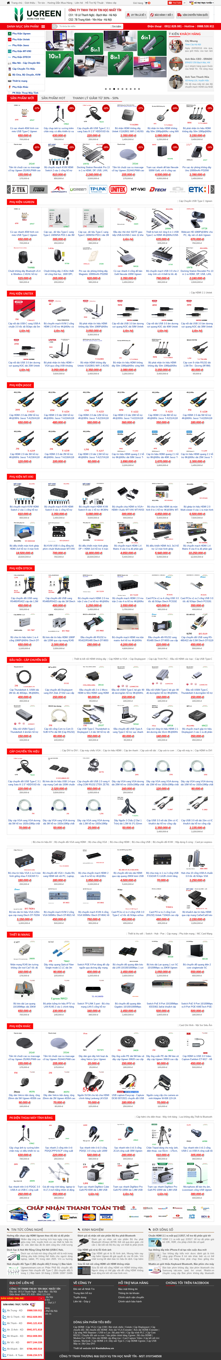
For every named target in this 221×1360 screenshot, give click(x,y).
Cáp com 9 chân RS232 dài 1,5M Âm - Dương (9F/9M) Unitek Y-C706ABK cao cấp (197, 365)
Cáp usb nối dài (148, 750)
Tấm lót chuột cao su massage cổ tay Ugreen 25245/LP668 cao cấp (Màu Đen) (24, 170)
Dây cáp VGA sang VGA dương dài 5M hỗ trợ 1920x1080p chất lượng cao (24, 823)
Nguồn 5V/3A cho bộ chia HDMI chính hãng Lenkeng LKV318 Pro (93, 1098)
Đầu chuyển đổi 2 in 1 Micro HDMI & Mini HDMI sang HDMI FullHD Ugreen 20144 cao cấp (93, 693)
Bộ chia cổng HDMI (119, 842)
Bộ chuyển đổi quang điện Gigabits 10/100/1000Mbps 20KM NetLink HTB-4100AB (128, 1006)
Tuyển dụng (79, 1297)
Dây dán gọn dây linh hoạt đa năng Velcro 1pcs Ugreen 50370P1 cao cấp (93, 1059)
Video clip (111, 2)
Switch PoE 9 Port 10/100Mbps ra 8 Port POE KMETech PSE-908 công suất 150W (197, 1006)
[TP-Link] (81, 189)
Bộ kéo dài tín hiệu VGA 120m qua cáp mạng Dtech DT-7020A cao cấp (24, 915)
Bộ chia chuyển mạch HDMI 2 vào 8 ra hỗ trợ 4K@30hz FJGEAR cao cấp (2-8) (93, 876)
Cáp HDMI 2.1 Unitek (201, 292)
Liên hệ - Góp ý (81, 1301)
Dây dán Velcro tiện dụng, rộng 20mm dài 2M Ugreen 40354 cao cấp (59, 1098)
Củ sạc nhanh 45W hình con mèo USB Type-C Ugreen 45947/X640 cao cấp (24, 131)
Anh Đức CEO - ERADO (198, 59)
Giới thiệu (30, 2)
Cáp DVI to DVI (70, 750)
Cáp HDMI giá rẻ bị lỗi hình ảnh (94, 1250)
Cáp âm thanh (131, 750)
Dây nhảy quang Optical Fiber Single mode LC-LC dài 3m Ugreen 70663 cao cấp (59, 967)
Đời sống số (163, 1229)
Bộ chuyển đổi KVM (163, 842)
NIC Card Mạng (204, 933)
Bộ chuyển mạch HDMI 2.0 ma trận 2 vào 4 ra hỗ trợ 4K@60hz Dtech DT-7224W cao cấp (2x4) (128, 601)
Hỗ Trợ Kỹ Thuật (94, 2)
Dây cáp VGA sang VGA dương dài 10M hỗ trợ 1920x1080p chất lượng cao (197, 784)
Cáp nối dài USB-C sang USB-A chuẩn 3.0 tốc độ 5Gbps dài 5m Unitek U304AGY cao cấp (24, 326)
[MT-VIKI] (120, 189)
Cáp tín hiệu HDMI (112, 750)
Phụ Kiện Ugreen (21, 33)
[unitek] (101, 189)
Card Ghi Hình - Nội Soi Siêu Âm (195, 1025)
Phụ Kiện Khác (20, 87)
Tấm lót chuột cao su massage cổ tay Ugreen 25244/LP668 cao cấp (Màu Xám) (128, 170)
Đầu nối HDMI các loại (181, 659)
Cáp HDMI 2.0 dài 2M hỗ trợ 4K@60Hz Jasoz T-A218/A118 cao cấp (59, 457)
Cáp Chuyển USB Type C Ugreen (195, 201)
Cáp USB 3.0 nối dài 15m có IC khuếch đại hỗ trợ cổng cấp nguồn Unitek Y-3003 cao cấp (197, 823)
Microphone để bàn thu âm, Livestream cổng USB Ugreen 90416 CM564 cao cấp (197, 1189)
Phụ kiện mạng (186, 933)
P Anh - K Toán (24, 1355)
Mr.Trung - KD (24, 1310)
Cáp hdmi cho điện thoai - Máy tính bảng (156, 1117)
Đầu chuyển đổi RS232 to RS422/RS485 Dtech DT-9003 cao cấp (93, 640)
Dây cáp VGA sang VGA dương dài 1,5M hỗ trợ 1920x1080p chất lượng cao (93, 823)
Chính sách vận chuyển (131, 1297)
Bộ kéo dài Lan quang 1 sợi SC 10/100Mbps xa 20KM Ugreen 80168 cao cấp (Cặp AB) (162, 967)
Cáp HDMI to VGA (118, 659)
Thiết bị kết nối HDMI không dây (90, 659)
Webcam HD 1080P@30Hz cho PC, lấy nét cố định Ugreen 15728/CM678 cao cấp (197, 235)
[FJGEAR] (21, 189)
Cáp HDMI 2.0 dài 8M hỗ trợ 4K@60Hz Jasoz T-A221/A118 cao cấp (162, 418)
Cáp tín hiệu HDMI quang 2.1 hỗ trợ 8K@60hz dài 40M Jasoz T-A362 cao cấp (162, 457)
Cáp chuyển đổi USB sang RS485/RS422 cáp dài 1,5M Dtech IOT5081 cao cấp (24, 601)
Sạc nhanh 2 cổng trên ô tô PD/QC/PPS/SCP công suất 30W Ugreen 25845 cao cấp (59, 1150)
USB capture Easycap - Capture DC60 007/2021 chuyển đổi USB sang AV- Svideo (128, 1098)
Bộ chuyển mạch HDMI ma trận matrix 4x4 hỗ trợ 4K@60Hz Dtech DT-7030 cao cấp (128, 640)
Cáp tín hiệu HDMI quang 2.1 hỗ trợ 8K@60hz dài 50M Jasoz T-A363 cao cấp (128, 457)
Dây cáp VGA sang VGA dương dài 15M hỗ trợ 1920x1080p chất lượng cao (162, 784)
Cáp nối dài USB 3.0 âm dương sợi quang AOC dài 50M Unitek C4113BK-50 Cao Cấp (128, 326)
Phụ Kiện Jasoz (20, 45)
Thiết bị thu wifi (135, 933)
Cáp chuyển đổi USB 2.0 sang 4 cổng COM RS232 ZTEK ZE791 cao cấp (93, 784)
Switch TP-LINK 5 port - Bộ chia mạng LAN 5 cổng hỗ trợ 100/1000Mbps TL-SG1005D (93, 1006)
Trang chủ (16, 2)
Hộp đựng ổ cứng (184, 842)
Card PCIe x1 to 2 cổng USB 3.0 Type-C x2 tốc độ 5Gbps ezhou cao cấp (128, 915)
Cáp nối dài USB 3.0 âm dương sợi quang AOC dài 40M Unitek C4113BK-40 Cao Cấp (162, 326)
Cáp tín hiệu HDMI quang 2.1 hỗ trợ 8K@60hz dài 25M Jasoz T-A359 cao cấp (197, 457)
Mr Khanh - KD (24, 1336)
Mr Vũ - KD (24, 1342)
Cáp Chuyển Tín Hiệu (23, 69)
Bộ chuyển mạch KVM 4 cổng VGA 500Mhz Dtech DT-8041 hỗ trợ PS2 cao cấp (93, 915)
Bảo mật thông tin (128, 1289)
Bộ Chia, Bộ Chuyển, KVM (26, 74)
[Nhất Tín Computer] (110, 14)
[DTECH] (140, 189)
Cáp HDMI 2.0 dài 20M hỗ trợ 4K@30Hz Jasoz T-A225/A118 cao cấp (24, 418)
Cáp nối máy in (184, 750)
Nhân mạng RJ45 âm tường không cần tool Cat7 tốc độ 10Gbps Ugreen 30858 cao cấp (24, 967)
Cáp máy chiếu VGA (90, 750)
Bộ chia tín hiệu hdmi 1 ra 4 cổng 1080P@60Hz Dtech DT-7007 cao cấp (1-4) (24, 640)
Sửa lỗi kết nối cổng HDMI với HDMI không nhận (104, 1264)
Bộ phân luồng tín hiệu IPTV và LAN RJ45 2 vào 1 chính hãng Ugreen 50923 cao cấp (59, 1006)
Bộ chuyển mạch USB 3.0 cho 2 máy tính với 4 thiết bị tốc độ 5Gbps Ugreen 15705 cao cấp (162, 274)
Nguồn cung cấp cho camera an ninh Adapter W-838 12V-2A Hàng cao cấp (162, 1098)
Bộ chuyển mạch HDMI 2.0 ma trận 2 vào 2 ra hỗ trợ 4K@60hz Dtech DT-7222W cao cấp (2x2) (93, 601)
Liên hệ (79, 2)
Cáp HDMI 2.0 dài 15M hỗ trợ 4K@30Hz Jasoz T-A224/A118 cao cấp (59, 418)
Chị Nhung (191, 41)
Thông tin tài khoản (128, 1293)
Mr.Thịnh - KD (24, 1323)
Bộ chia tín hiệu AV (42, 842)
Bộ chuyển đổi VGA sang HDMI (70, 842)
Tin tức (41, 2)
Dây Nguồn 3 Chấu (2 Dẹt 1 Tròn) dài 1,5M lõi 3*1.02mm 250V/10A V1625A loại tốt (128, 823)
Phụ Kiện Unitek (21, 39)
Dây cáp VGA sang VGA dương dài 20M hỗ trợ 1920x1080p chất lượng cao (128, 784)
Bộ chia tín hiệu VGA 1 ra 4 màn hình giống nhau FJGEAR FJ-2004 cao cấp (24, 876)
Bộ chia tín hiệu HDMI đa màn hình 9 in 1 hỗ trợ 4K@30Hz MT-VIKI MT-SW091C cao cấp (162, 509)
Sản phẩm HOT (53, 98)
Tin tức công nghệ (27, 1229)
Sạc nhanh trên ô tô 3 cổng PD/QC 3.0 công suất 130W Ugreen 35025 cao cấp (93, 1150)
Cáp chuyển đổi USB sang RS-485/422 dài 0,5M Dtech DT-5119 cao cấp (197, 640)
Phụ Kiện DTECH (21, 57)
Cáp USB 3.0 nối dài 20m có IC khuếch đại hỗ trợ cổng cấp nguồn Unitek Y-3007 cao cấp (162, 823)
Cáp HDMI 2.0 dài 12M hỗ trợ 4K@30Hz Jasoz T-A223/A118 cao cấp (93, 418)
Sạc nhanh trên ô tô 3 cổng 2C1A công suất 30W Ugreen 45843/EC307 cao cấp (127, 1150)
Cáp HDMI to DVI (203, 750)
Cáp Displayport (138, 659)
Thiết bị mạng (19, 81)
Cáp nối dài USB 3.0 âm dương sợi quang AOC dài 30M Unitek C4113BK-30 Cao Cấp (197, 326)
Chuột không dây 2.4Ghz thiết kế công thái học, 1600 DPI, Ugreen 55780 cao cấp (59, 274)
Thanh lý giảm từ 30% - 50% (96, 98)
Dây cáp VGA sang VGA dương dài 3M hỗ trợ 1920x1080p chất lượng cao (59, 823)
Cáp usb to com (166, 750)
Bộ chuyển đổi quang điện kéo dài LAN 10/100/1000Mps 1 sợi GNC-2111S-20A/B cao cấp (127, 967)
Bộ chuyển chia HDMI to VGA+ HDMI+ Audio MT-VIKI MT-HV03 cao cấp (128, 509)
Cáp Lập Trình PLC (158, 659)
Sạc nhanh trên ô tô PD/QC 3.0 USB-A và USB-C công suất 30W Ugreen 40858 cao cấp (24, 1189)
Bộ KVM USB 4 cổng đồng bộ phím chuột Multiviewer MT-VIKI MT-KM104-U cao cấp (59, 548)
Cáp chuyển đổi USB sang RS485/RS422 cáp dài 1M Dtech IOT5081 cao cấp (59, 601)
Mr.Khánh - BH (24, 1348)
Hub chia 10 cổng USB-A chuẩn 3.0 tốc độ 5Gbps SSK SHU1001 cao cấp (197, 876)
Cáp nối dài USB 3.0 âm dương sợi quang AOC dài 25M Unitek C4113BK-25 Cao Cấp (24, 365)
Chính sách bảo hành (130, 1301)
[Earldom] (200, 189)
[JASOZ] (160, 189)
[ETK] (180, 189)
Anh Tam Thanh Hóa (197, 77)
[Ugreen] (61, 189)
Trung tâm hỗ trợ (82, 1293)
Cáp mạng (172, 933)
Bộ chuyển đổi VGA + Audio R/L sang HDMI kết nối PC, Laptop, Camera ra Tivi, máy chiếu (59, 876)
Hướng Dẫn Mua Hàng (59, 2)
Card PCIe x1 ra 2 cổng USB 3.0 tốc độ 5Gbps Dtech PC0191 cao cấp (197, 601)
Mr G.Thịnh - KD (24, 1316)
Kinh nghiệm (93, 1229)
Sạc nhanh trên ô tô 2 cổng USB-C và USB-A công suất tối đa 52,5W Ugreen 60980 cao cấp (197, 1150)
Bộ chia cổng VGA (98, 842)
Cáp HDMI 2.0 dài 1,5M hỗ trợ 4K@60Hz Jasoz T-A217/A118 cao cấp (93, 457)
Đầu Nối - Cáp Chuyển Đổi (26, 63)
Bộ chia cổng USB (141, 842)
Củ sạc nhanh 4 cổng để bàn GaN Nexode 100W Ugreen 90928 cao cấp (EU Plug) (128, 274)
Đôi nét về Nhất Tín (84, 1289)
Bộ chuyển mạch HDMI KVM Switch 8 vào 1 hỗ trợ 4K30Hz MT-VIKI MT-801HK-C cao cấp (93, 509)
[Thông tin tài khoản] (110, 1213)
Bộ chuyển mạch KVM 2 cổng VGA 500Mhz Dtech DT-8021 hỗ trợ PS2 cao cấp (59, 915)
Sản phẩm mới (22, 98)
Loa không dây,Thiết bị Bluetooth (195, 1117)
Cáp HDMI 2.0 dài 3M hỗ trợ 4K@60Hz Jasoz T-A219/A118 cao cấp (24, 457)
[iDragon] (41, 189)
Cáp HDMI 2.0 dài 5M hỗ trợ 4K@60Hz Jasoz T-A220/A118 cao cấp (197, 418)
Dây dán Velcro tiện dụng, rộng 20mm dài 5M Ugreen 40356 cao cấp (24, 1098)
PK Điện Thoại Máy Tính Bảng (31, 1118)
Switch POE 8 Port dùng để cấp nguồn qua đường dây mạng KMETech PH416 (93, 967)
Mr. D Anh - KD (24, 1329)
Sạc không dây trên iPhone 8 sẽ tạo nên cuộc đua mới (177, 1250)
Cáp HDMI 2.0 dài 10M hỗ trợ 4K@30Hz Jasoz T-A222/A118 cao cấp (128, 418)
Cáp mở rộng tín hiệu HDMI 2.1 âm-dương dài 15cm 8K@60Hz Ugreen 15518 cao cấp (162, 732)
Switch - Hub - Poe (155, 933)
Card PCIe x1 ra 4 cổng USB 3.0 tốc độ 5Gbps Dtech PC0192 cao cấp (162, 601)
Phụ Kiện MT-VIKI (21, 51)
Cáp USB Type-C (203, 659)
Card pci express (203, 842)
